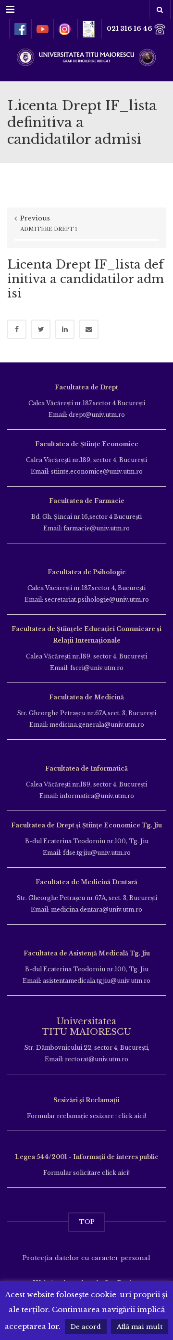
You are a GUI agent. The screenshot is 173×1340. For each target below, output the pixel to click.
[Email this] (89, 329)
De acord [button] (86, 1327)
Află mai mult (139, 1327)
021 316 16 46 (130, 29)
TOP (87, 1222)
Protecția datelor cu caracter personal (86, 1258)
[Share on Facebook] (16, 329)
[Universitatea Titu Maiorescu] (86, 56)
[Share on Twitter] (40, 329)
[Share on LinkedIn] (64, 329)
